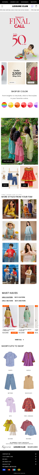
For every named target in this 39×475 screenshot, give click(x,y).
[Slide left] (3, 320)
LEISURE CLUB (14, 2)
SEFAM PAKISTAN (21, 473)
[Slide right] (36, 320)
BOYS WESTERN (20, 301)
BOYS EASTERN (20, 297)
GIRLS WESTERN (7, 301)
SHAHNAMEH (24, 2)
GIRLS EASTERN (7, 297)
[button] (2, 6)
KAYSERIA (5, 2)
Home (3, 195)
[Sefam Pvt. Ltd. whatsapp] (32, 6)
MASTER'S (34, 2)
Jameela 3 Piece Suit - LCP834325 (9, 330)
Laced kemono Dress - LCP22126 (25, 330)
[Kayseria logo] (20, 6)
